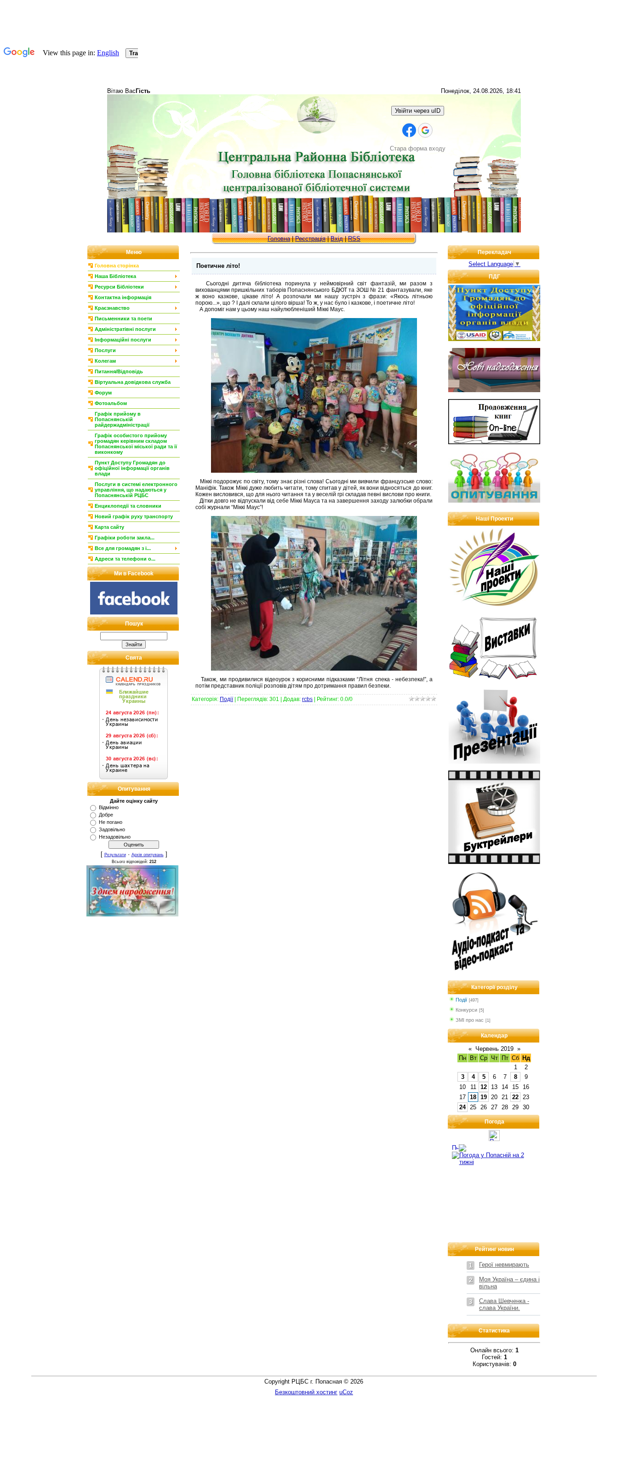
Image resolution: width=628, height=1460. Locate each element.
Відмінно (109, 807)
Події (226, 699)
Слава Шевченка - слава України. (504, 1304)
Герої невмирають (504, 1264)
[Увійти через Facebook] (409, 130)
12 (483, 1086)
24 (462, 1107)
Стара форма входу (417, 148)
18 (473, 1097)
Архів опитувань (147, 854)
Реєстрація (310, 238)
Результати (115, 854)
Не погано (110, 822)
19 (483, 1097)
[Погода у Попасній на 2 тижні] (494, 1156)
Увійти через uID (417, 110)
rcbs (307, 699)
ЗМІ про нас (470, 1020)
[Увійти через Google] (425, 130)
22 (515, 1097)
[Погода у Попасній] (494, 1139)
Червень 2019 (494, 1048)
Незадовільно (115, 837)
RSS (354, 238)
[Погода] (459, 1145)
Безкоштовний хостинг (306, 1392)
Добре (106, 814)
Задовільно (112, 829)
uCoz (346, 1392)
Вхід (337, 238)
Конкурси (466, 1010)
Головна (279, 238)
